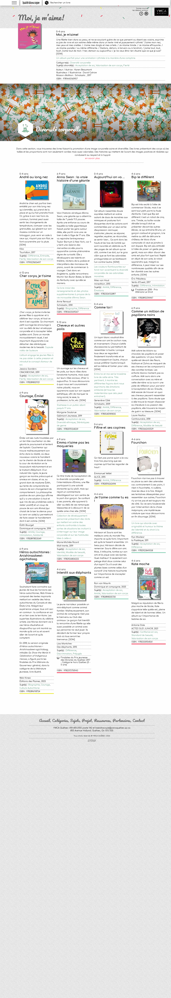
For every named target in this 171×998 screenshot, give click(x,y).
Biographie (71, 308)
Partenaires (121, 720)
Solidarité (38, 535)
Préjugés (77, 654)
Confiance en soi (148, 632)
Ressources (102, 720)
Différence (33, 256)
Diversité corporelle (80, 63)
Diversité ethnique (66, 422)
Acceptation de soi (85, 65)
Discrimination (64, 654)
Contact (139, 720)
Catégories (60, 720)
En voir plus (92, 703)
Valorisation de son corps (109, 65)
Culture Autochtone (30, 688)
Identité (61, 552)
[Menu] (14, 3)
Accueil (44, 720)
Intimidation (158, 286)
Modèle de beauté (152, 425)
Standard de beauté (142, 635)
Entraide (44, 256)
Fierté (126, 65)
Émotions (99, 290)
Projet (87, 720)
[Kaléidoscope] (31, 3)
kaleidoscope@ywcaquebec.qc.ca (112, 728)
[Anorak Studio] (92, 741)
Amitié (106, 287)
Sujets (75, 720)
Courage (40, 532)
